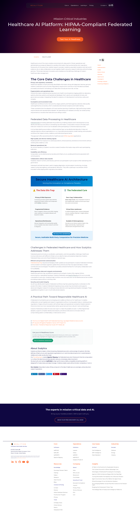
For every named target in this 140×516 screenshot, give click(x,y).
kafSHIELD (76, 457)
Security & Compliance (79, 483)
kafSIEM (75, 455)
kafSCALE (56, 450)
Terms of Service (77, 490)
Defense (113, 450)
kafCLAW (56, 452)
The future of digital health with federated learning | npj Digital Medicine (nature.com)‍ (57, 321)
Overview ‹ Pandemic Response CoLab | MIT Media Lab (48, 325)
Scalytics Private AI (78, 459)
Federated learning (36, 262)
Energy (113, 452)
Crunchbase (76, 477)
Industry (113, 455)
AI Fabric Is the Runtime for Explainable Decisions (105, 467)
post (42, 374)
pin (56, 374)
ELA (74, 492)
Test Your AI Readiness (70, 39)
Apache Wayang (73, 275)
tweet (49, 374)
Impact (99, 65)
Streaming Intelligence (102, 83)
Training (56, 472)
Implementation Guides (101, 68)
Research (56, 477)
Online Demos (58, 505)
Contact (56, 487)
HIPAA (39, 203)
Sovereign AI (100, 79)
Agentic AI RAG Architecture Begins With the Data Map (106, 474)
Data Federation (96, 455)
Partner (56, 490)
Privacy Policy (76, 487)
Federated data (35, 122)
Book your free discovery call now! (70, 420)
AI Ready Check (58, 502)
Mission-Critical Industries (101, 73)
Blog (55, 482)
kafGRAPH (56, 455)
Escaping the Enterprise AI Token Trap (102, 487)
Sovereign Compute (102, 81)
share (34, 374)
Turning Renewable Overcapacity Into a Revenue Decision (107, 476)
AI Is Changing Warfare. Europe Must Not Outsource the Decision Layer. (109, 484)
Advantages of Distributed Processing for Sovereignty (106, 471)
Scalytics (36, 57)
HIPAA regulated (69, 136)
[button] (66, 5)
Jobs (74, 470)
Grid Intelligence (96, 450)
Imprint (75, 485)
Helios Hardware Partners (60, 492)
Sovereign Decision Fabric (61, 470)
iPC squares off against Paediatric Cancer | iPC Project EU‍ (49, 323)
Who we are (76, 472)
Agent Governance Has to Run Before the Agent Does (106, 479)
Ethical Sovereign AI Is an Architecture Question (105, 481)
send (63, 374)
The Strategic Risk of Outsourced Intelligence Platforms (107, 489)
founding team (37, 357)
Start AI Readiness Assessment (43, 340)
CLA (74, 494)
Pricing (91, 5)
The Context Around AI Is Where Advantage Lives (105, 469)
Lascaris (75, 450)
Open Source (100, 76)
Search (55, 507)
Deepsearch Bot (58, 509)
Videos (55, 475)
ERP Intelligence (96, 452)
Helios (74, 452)
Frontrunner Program (60, 494)
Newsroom (76, 475)
